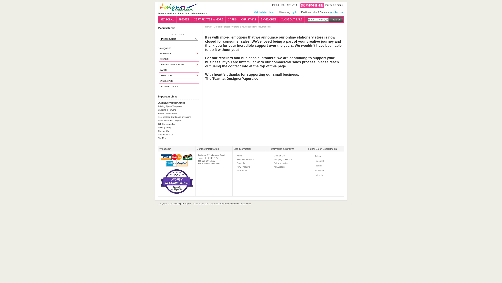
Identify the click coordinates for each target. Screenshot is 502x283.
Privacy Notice (281, 163)
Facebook (319, 161)
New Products (243, 167)
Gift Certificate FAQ (167, 124)
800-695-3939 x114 (286, 5)
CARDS (232, 19)
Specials (241, 163)
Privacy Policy (165, 127)
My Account (279, 167)
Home (208, 27)
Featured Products (246, 159)
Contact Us (163, 131)
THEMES (184, 19)
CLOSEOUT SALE (291, 19)
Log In (293, 12)
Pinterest (319, 165)
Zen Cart (209, 203)
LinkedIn (319, 175)
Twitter (318, 156)
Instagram (319, 170)
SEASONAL (167, 19)
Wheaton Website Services (238, 203)
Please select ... (179, 34)
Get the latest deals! (264, 12)
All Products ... (243, 170)
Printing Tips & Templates (170, 106)
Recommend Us (166, 134)
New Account (336, 12)
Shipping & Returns (167, 110)
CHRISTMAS (248, 19)
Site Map (162, 138)
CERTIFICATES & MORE (208, 19)
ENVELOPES (268, 19)
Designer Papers (183, 203)
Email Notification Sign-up (170, 120)
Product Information (167, 113)
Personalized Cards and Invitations (174, 117)
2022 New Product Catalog (171, 103)
